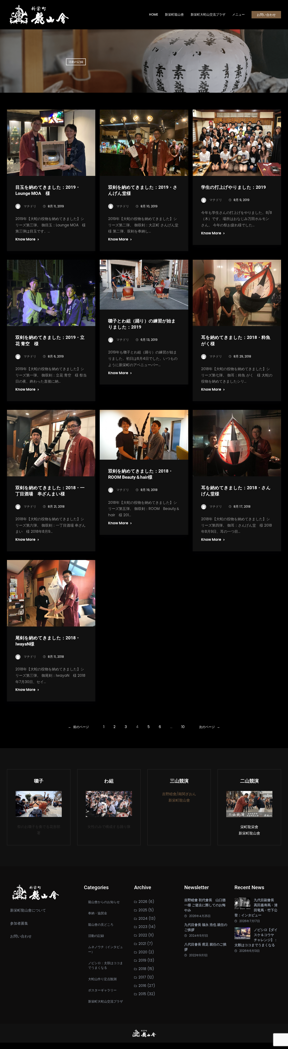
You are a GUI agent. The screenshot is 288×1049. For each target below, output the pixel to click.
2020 (143, 952)
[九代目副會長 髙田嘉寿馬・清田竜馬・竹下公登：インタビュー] (242, 905)
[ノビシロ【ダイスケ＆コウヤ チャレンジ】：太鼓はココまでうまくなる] (242, 934)
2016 (142, 985)
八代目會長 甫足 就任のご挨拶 (205, 947)
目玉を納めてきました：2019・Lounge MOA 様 (47, 190)
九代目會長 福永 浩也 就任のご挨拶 (205, 927)
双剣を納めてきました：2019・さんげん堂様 (143, 190)
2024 (143, 918)
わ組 (109, 781)
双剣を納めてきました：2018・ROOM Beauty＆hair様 (140, 474)
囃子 (38, 781)
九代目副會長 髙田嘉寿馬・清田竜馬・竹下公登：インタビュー (255, 908)
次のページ (209, 727)
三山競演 (179, 781)
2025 (143, 910)
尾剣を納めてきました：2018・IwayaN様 (47, 641)
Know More (25, 239)
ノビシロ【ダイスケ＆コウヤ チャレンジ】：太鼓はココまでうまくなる (255, 937)
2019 (142, 960)
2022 (143, 935)
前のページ (78, 727)
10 (183, 726)
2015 (142, 993)
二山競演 (249, 781)
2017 (142, 977)
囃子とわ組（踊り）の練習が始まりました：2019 (142, 324)
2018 (142, 968)
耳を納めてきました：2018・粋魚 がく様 (235, 340)
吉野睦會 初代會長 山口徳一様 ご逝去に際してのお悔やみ (205, 905)
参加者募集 (19, 923)
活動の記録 (76, 62)
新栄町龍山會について (28, 910)
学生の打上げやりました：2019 (233, 187)
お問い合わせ (266, 14)
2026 (143, 901)
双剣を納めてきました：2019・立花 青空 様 (50, 340)
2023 (143, 926)
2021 (142, 943)
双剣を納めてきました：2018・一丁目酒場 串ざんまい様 (50, 490)
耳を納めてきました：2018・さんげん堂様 (236, 490)
